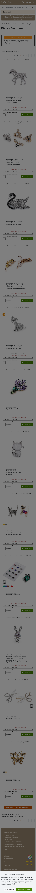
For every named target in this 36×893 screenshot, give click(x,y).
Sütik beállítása (9, 889)
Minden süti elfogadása (24, 889)
